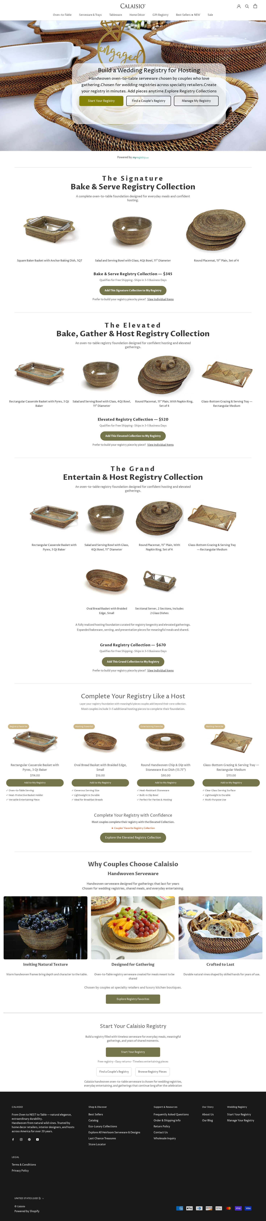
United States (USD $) (27, 1198)
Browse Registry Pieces (152, 1072)
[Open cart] (255, 6)
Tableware (115, 15)
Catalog (93, 1120)
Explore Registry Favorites (133, 999)
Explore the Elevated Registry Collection (133, 838)
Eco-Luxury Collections (102, 1126)
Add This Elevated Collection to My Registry (133, 436)
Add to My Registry (35, 782)
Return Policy (162, 1126)
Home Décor (137, 15)
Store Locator (97, 1144)
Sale (210, 15)
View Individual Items (160, 299)
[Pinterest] (29, 1139)
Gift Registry (160, 15)
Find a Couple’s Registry (114, 1072)
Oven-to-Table (62, 15)
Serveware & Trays (90, 15)
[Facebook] (13, 1139)
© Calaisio (19, 1206)
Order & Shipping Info (167, 1120)
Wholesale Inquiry (165, 1138)
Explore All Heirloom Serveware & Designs (114, 1132)
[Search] (247, 6)
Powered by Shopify (26, 1211)
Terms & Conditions (24, 1164)
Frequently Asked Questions (171, 1114)
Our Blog (207, 1120)
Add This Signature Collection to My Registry (133, 290)
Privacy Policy (20, 1170)
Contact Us (161, 1132)
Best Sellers (95, 1114)
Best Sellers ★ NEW (188, 15)
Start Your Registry (133, 1052)
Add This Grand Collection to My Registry (133, 661)
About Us (208, 1114)
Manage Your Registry (240, 1120)
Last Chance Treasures (102, 1138)
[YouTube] (37, 1139)
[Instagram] (21, 1139)
